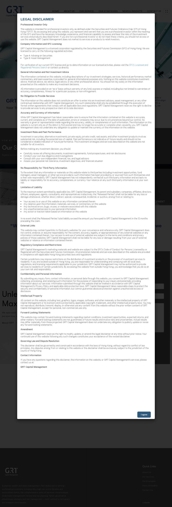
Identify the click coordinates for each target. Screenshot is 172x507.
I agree (144, 414)
